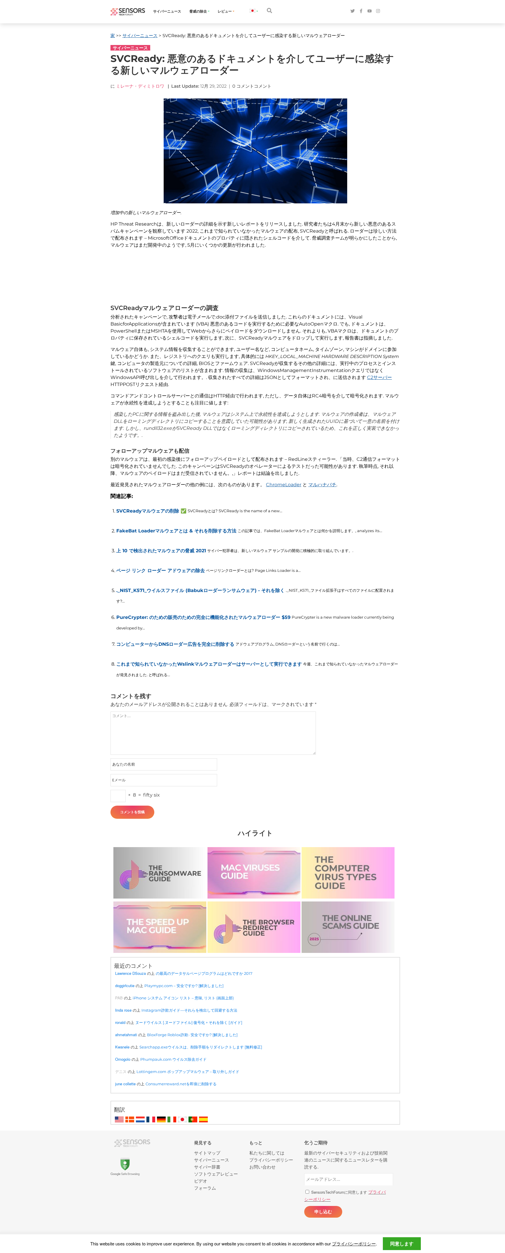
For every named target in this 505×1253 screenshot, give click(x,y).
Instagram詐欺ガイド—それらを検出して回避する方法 (189, 1010)
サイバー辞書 (207, 1167)
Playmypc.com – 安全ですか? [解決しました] (184, 985)
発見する (203, 1142)
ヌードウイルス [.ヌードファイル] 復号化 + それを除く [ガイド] (188, 1022)
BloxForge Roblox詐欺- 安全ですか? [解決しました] (192, 1034)
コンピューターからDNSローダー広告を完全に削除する (175, 644)
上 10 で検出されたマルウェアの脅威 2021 (161, 550)
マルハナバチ (322, 484)
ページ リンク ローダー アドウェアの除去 (160, 570)
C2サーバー (379, 377)
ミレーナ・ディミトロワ (140, 86)
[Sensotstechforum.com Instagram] (378, 11)
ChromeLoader (283, 484)
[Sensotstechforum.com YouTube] (369, 11)
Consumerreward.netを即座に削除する (181, 1083)
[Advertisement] (252, 280)
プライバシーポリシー (354, 1243)
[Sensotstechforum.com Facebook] (361, 11)
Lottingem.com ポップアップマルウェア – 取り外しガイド (187, 1071)
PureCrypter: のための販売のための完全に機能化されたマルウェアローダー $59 (203, 617)
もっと (255, 1142)
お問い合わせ (262, 1167)
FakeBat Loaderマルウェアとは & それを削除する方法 (176, 531)
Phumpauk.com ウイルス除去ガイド (173, 1059)
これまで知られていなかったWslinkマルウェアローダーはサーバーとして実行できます (209, 664)
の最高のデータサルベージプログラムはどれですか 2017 (204, 973)
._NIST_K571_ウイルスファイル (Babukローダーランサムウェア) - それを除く (200, 590)
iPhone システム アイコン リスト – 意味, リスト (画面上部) (183, 998)
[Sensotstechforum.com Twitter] (352, 11)
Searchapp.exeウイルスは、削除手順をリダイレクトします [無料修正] (200, 1047)
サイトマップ (207, 1153)
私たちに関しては (266, 1153)
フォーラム (205, 1188)
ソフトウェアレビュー (216, 1174)
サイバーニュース (167, 11)
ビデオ (200, 1181)
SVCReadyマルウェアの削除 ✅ (151, 511)
